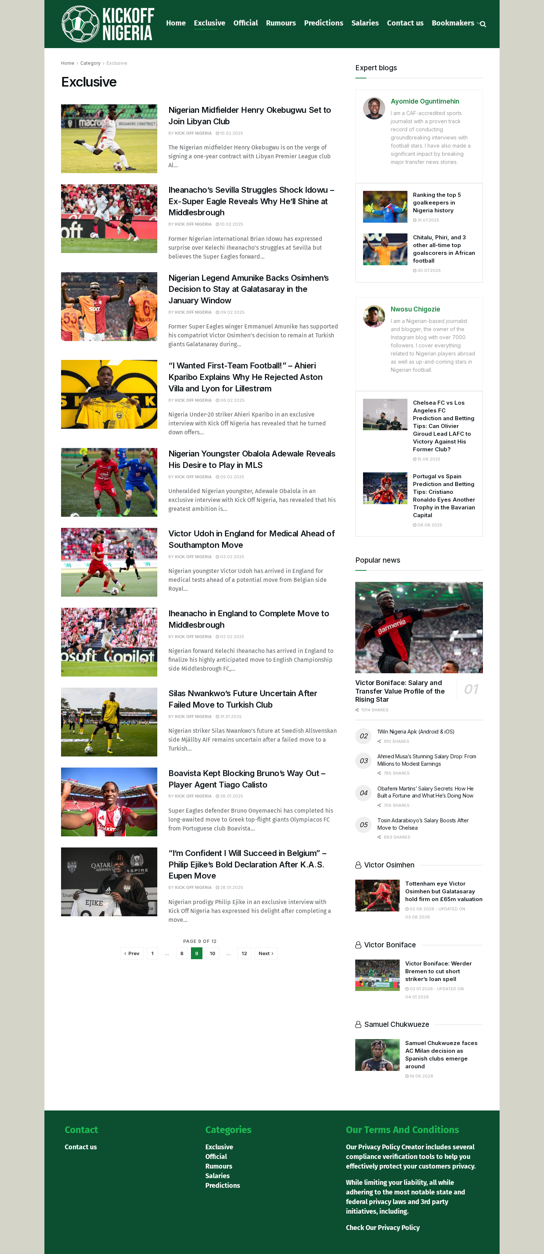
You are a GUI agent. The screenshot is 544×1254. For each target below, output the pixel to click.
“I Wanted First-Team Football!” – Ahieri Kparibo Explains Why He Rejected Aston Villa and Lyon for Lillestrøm (245, 377)
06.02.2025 (232, 400)
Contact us (405, 22)
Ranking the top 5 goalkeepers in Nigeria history (437, 202)
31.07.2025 (427, 220)
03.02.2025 (231, 556)
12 (244, 953)
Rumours (281, 22)
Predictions (323, 22)
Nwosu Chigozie (415, 309)
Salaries (365, 22)
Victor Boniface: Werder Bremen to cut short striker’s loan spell (438, 971)
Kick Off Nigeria (193, 133)
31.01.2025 (230, 716)
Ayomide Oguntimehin (425, 101)
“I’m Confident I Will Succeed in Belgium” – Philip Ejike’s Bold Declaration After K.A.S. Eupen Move (247, 864)
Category (90, 63)
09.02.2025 (232, 312)
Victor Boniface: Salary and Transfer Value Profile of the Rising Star (400, 691)
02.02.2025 (231, 636)
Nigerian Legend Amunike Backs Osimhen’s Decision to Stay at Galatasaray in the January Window (248, 289)
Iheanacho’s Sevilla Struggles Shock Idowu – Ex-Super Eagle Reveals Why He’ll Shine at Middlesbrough (251, 201)
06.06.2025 (429, 524)
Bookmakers (453, 22)
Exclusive (209, 22)
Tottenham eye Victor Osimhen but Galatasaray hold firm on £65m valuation (444, 891)
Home (176, 22)
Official (246, 22)
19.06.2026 (421, 1076)
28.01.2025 (231, 796)
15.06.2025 (428, 459)
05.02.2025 (231, 476)
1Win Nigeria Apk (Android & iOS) (416, 731)
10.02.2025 (231, 133)
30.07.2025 (428, 270)
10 (212, 953)
